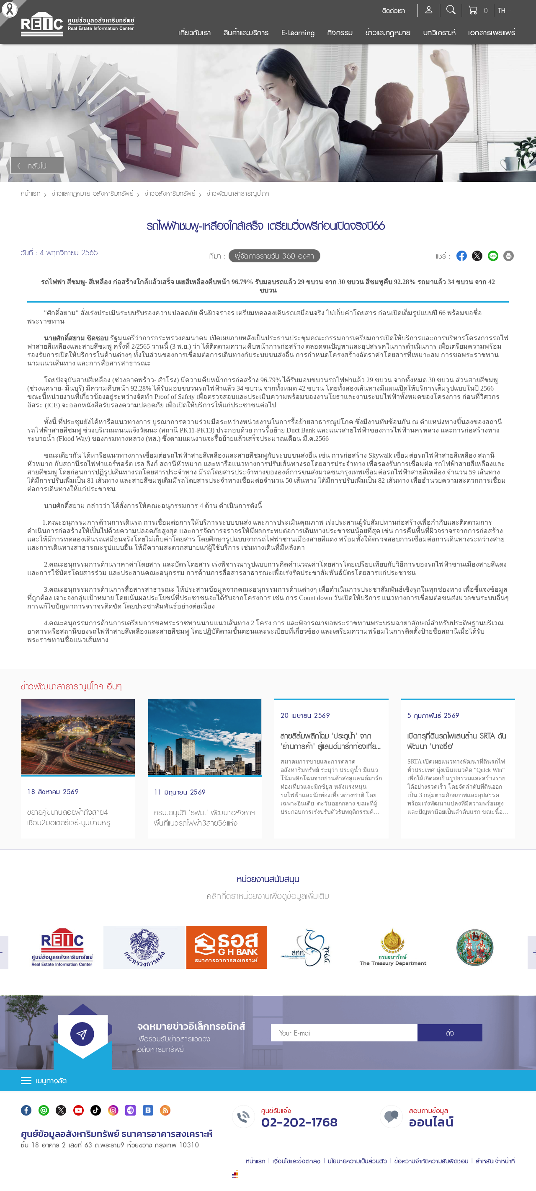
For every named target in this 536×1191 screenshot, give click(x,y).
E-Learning (298, 32)
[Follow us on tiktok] (95, 1110)
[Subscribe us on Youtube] (78, 1110)
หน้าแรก (30, 193)
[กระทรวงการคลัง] (143, 947)
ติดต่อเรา (393, 10)
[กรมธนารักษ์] (391, 947)
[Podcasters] (130, 1110)
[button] (268, 1080)
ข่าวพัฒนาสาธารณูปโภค (238, 193)
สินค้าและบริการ (246, 32)
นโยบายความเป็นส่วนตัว (357, 1161)
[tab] (268, 1080)
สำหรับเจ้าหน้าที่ (495, 1161)
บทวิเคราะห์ (439, 32)
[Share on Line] (493, 256)
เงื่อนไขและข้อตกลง (297, 1161)
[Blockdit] (148, 1110)
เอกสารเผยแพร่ (491, 32)
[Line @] (44, 1110)
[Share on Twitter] (477, 256)
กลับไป (37, 165)
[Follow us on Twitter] (61, 1110)
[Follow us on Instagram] (113, 1110)
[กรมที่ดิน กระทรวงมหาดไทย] (474, 947)
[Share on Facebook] (461, 256)
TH (501, 10)
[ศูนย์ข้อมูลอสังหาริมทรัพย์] (61, 947)
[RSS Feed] (165, 1110)
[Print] (508, 256)
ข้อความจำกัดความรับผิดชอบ (431, 1161)
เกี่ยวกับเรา (194, 32)
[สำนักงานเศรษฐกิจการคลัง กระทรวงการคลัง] (309, 947)
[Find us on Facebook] (26, 1110)
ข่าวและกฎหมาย (388, 32)
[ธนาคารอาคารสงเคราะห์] (226, 947)
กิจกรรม (340, 32)
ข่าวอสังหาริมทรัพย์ (170, 193)
